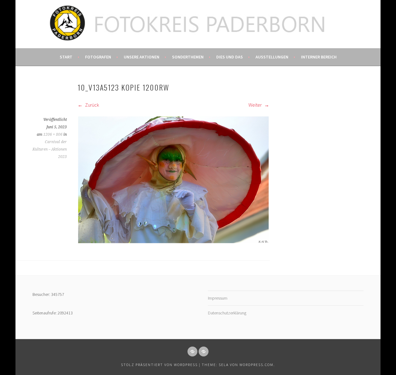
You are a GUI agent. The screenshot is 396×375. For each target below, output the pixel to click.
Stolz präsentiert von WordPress (159, 364)
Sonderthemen (188, 57)
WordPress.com (256, 364)
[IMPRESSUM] (192, 351)
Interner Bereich (319, 57)
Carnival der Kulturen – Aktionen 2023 (49, 149)
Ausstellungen (272, 57)
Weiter (255, 105)
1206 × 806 (52, 134)
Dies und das (229, 57)
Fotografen (98, 57)
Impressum (217, 298)
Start (66, 57)
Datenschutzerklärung (227, 313)
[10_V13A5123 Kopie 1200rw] (173, 242)
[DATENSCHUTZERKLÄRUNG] (204, 351)
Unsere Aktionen (141, 57)
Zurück (91, 105)
